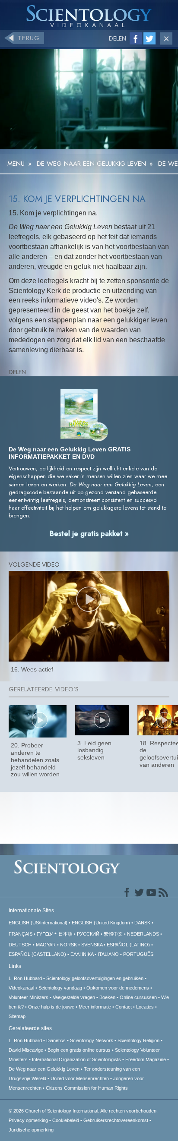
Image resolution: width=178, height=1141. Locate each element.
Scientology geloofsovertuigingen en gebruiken (94, 978)
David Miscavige (26, 1050)
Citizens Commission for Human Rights (87, 1088)
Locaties (145, 1006)
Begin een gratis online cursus (79, 1050)
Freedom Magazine (145, 1059)
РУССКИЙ (88, 933)
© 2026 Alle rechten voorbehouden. (83, 1110)
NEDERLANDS (143, 933)
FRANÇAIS (20, 933)
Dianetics (56, 1040)
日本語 (65, 933)
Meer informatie (95, 1006)
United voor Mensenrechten (80, 1078)
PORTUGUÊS (138, 954)
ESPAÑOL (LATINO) (128, 944)
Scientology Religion (138, 1040)
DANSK (142, 922)
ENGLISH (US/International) (38, 922)
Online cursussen (138, 997)
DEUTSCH (20, 944)
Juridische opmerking (31, 1129)
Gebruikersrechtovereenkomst (115, 1120)
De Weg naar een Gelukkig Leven (44, 1069)
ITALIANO (108, 954)
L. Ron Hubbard (25, 978)
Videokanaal (21, 987)
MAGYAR (46, 944)
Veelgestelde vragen (74, 997)
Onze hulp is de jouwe (51, 1006)
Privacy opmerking (28, 1120)
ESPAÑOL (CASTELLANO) (37, 954)
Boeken (107, 997)
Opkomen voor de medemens (117, 987)
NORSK (68, 944)
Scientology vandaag (60, 987)
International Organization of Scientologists (76, 1059)
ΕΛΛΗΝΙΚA (81, 954)
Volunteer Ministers (28, 997)
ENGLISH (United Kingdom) (101, 922)
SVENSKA (91, 944)
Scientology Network (91, 1040)
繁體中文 (113, 933)
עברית (45, 933)
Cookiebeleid (65, 1120)
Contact (123, 1006)
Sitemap (17, 1016)
